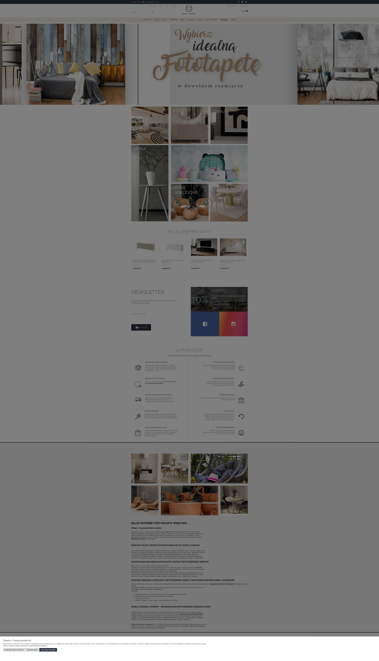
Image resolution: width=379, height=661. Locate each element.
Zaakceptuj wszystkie (48, 650)
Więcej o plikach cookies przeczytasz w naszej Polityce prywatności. (25, 645)
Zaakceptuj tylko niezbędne (14, 650)
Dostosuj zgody (32, 650)
